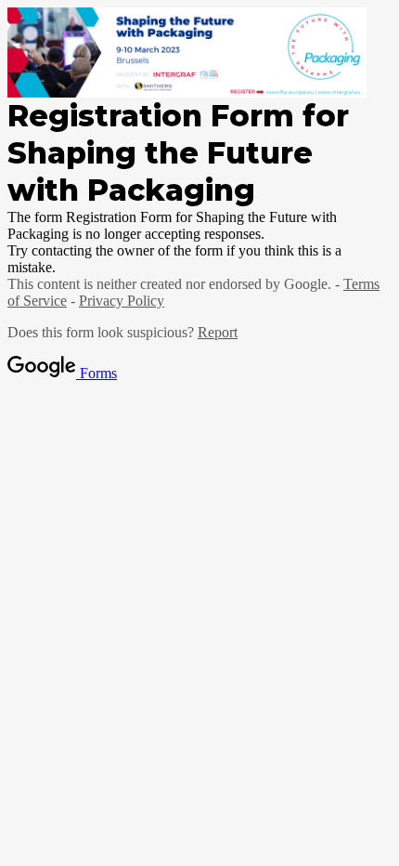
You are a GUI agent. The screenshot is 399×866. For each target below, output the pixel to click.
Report (218, 332)
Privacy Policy (121, 300)
